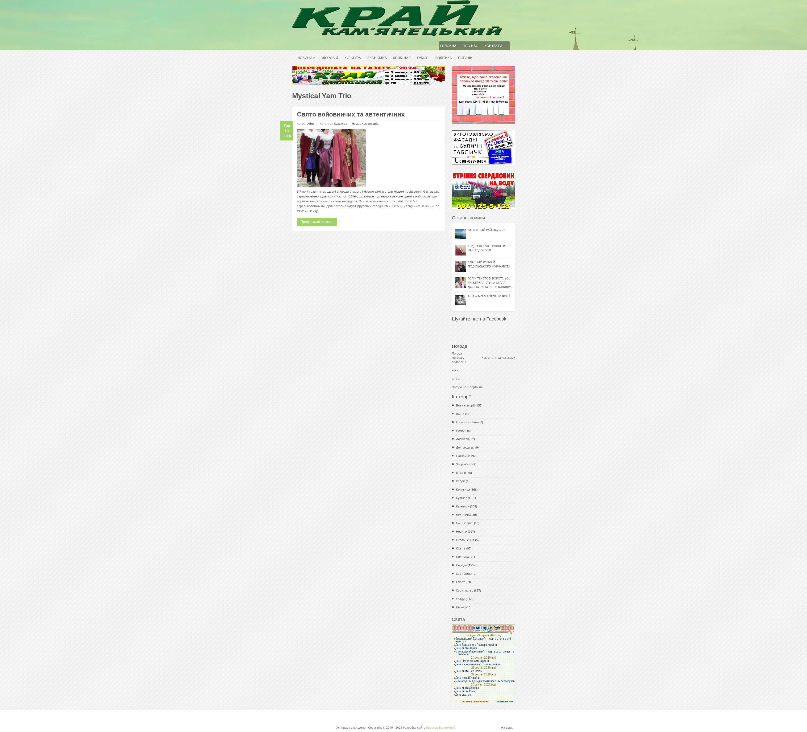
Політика (443, 58)
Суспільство (464, 590)
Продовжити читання (317, 222)
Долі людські (465, 447)
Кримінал (402, 58)
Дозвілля (462, 439)
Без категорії (465, 405)
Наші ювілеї (464, 523)
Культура (352, 58)
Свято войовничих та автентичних (351, 114)
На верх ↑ (508, 727)
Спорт (460, 582)
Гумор (423, 58)
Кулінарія (463, 498)
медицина (463, 515)
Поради (465, 58)
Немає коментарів (364, 124)
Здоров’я (329, 58)
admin (311, 124)
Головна (448, 46)
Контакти (493, 46)
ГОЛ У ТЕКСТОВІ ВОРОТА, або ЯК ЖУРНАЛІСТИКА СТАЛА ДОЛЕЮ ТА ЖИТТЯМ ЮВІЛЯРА (490, 282)
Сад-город (463, 574)
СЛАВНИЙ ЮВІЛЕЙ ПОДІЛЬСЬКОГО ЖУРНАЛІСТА (489, 264)
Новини (306, 58)
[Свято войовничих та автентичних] (331, 159)
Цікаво (460, 607)
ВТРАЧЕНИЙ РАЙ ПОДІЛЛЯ (487, 230)
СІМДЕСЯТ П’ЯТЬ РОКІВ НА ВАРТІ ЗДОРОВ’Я (487, 248)
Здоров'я (462, 464)
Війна (460, 414)
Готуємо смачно (467, 422)
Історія (461, 473)
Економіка (377, 58)
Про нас (470, 46)
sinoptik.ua (475, 387)
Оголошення (465, 540)
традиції (462, 599)
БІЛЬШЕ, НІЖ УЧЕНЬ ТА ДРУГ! (489, 296)
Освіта (460, 548)
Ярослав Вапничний (441, 727)
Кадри (460, 481)
